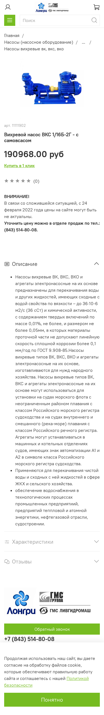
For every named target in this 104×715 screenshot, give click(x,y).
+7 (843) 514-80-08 (29, 639)
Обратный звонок (52, 629)
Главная (11, 35)
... (83, 41)
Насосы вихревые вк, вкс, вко (34, 48)
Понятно (52, 699)
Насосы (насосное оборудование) (38, 42)
